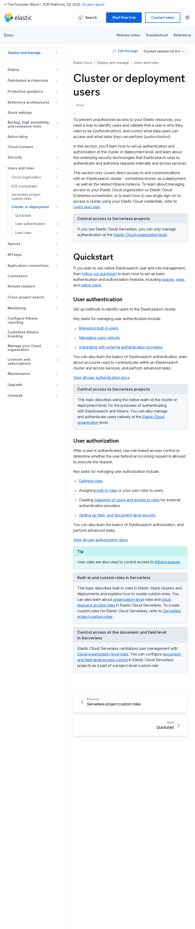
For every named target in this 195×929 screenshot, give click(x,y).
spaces (168, 279)
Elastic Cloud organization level (140, 234)
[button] (80, 105)
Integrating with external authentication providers (120, 347)
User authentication (97, 299)
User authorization (96, 440)
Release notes (128, 34)
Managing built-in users (98, 328)
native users (91, 285)
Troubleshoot (157, 34)
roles (180, 279)
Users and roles (86, 207)
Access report (93, 4)
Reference (182, 34)
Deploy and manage (24, 52)
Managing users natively (99, 337)
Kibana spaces (167, 562)
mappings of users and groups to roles (127, 500)
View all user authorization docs (100, 539)
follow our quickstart (99, 273)
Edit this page (128, 50)
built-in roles (107, 490)
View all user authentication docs (101, 377)
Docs (8, 35)
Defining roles (90, 481)
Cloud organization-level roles (102, 654)
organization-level (128, 599)
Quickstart (93, 256)
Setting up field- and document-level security (117, 515)
